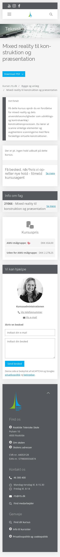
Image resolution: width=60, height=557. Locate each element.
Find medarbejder (23, 503)
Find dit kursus (21, 522)
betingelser (29, 374)
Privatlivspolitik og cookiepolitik (30, 536)
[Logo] (30, 14)
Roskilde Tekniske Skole (26, 427)
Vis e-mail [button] (31, 317)
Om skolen (19, 442)
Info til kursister (22, 529)
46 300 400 (19, 477)
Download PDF (12, 74)
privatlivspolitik (12, 374)
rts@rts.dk (19, 496)
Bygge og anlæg (30, 86)
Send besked (15, 363)
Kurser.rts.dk (9, 86)
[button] (18, 14)
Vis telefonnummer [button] (31, 312)
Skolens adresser (22, 447)
